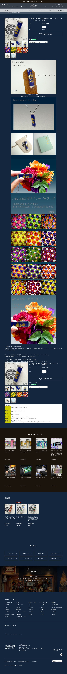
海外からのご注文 (11, 558)
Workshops (24, 6)
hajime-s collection (21, 611)
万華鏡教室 (60, 10)
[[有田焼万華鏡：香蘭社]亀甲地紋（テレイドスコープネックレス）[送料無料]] (10, 509)
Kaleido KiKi (20, 604)
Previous (25, 40)
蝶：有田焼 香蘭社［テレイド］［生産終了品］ (21, 516)
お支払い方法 (41, 553)
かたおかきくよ (44, 602)
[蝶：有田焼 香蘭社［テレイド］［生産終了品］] (21, 509)
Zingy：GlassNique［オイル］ (56, 478)
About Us (8, 6)
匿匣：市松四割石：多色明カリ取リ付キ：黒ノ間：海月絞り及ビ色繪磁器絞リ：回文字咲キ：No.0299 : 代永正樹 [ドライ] (56, 453)
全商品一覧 (5, 10)
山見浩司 (31, 614)
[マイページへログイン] (56, 4)
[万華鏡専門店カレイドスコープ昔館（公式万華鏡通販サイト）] (33, 4)
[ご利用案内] (62, 4)
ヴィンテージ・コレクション (12, 634)
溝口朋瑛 (19, 614)
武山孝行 (31, 609)
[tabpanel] (16, 29)
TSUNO (42, 609)
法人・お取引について (55, 558)
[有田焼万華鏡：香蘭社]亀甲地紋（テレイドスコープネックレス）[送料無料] (10, 517)
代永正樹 (42, 614)
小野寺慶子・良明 (32, 602)
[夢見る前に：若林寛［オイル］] (10, 470)
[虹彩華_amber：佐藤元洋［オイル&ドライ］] (25, 443)
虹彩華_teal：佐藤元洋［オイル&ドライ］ (41, 451)
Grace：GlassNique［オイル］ (25, 478)
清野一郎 (7, 609)
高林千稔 (19, 609)
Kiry (30, 604)
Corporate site (56, 661)
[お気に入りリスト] (59, 4)
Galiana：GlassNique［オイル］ (40, 478)
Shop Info (47, 7)
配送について (26, 553)
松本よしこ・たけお (9, 614)
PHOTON (31, 611)
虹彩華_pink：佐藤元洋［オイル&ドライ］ (10, 451)
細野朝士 (42, 611)
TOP (5, 12)
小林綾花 (19, 607)
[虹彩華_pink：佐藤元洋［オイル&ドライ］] (10, 443)
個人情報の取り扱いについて (10, 661)
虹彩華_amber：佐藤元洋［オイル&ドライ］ (25, 451)
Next (27, 40)
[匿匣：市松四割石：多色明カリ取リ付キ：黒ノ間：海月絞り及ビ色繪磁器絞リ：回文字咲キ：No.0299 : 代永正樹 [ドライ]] (56, 443)
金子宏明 (7, 604)
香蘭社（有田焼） (17, 12)
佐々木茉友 (31, 607)
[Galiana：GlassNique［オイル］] (41, 470)
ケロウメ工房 (55, 604)
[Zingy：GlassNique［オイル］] (56, 470)
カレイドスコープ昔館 (9, 602)
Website (58, 7)
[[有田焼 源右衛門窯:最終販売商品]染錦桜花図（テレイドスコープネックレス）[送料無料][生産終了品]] (33, 509)
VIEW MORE (33, 584)
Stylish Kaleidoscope (57, 607)
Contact (64, 7)
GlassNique (43, 604)
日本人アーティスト (14, 10)
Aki (18, 602)
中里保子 (54, 609)
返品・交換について (56, 553)
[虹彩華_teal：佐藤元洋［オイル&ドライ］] (41, 443)
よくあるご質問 (26, 558)
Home (2, 6)
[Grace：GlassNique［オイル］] (25, 470)
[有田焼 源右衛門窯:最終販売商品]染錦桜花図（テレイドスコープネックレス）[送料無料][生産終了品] (33, 518)
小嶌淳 (6, 607)
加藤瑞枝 (54, 602)
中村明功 (7, 611)
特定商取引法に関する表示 (23, 661)
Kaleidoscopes (16, 6)
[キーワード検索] (65, 4)
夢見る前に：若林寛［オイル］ (10, 478)
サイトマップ (34, 661)
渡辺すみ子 (7, 616)
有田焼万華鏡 (10, 12)
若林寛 (53, 614)
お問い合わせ (41, 558)
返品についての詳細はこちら (35, 37)
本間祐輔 (54, 611)
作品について (11, 553)
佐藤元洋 (42, 607)
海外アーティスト (25, 10)
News (53, 7)
